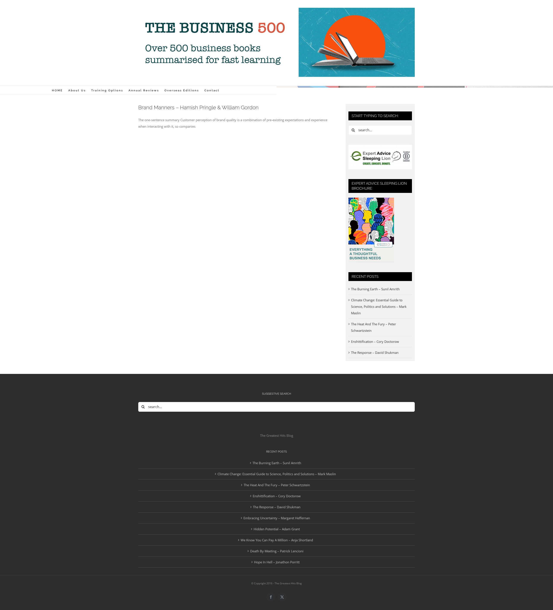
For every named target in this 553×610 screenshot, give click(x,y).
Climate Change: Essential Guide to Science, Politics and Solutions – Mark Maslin (379, 306)
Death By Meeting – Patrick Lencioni (277, 551)
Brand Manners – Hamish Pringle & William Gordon (198, 107)
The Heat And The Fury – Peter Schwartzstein (277, 485)
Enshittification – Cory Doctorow (375, 341)
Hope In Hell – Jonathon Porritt (277, 562)
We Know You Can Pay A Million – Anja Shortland (277, 540)
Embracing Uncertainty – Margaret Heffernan (276, 518)
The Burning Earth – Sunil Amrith (375, 289)
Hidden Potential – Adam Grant (277, 529)
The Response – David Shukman (375, 352)
